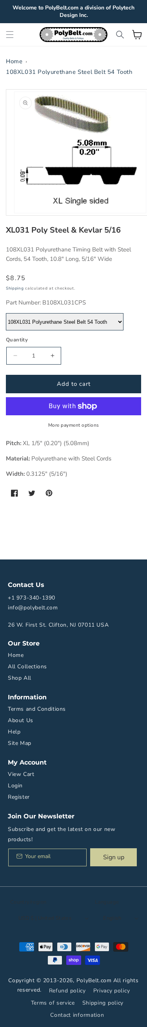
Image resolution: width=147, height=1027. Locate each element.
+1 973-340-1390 (31, 598)
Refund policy (67, 990)
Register (19, 797)
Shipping (15, 288)
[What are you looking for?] (120, 34)
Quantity (17, 339)
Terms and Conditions (37, 709)
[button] (9, 34)
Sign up (113, 857)
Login (15, 785)
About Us (20, 720)
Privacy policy (111, 990)
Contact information (77, 1015)
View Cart (21, 774)
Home (14, 61)
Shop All (19, 678)
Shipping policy (103, 1003)
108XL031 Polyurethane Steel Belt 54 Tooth (69, 72)
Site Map (19, 743)
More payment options (73, 425)
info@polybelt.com (33, 607)
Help (14, 731)
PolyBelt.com (94, 980)
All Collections (27, 666)
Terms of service (53, 1003)
